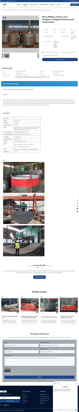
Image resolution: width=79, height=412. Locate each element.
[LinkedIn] (77, 206)
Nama (5, 349)
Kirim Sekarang (75, 4)
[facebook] (0, 405)
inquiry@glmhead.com (12, 1)
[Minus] (76, 383)
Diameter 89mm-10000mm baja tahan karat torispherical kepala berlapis (18, 89)
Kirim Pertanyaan (39, 277)
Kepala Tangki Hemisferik (44, 396)
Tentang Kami (25, 396)
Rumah (19, 4)
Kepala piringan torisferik (44, 398)
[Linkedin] (70, 1)
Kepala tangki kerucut (44, 400)
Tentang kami (34, 4)
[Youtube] (72, 1)
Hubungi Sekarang (10, 322)
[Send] (76, 410)
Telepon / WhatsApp (44, 342)
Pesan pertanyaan (8, 355)
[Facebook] (65, 1)
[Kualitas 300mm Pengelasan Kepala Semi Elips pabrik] (49, 305)
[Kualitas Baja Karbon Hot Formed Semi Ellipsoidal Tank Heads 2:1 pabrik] (69, 305)
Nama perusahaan (44, 349)
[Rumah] (1, 10)
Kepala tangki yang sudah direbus (13, 10)
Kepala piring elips (43, 394)
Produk (25, 4)
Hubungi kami (44, 4)
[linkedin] (8, 405)
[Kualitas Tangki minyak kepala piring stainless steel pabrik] (10, 305)
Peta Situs (24, 402)
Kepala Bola (42, 402)
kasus (58, 4)
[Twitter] (68, 1)
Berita (52, 4)
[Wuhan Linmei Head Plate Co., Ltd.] (5, 4)
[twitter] (3, 405)
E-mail (6, 342)
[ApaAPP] (77, 211)
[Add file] (54, 410)
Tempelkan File (7, 368)
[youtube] (5, 405)
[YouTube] (77, 208)
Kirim (39, 377)
